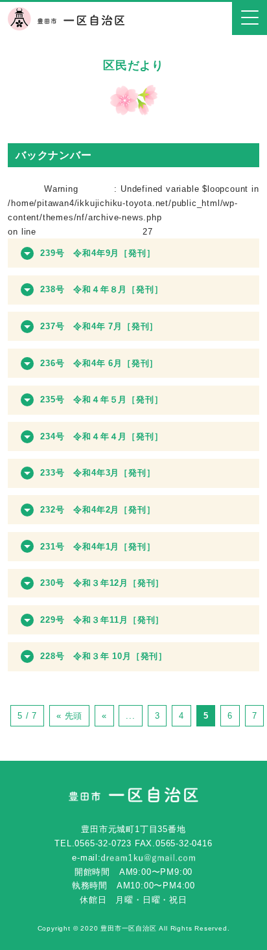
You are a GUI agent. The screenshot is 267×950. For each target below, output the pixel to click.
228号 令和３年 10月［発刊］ (103, 656)
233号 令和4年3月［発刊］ (97, 473)
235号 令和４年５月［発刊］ (101, 399)
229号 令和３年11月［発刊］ (102, 620)
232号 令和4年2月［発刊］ (97, 510)
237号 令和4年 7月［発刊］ (99, 326)
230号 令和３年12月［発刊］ (102, 583)
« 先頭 (69, 716)
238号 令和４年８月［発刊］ (101, 289)
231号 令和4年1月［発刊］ (97, 546)
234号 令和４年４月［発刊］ (101, 436)
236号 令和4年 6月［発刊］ (99, 363)
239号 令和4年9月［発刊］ (97, 253)
